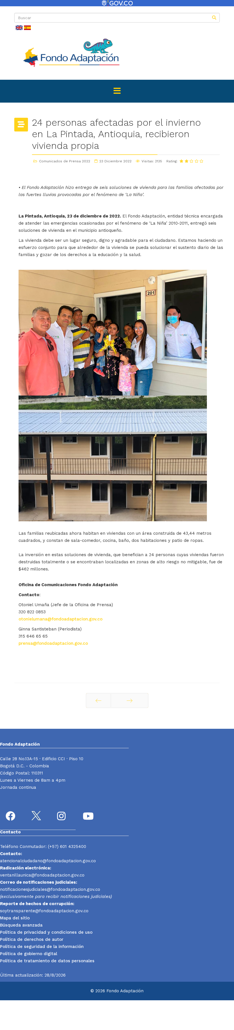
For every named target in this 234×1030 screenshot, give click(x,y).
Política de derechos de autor (31, 939)
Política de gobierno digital (28, 953)
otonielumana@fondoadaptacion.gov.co (60, 619)
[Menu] (117, 91)
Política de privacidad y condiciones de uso (46, 932)
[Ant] (98, 700)
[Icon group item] (11, 816)
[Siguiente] (129, 700)
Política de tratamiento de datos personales (47, 960)
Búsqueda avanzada (21, 925)
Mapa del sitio (15, 918)
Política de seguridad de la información (42, 946)
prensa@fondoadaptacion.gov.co (53, 643)
